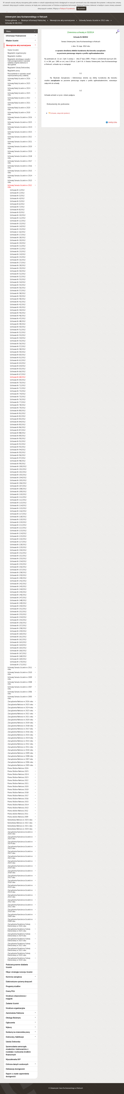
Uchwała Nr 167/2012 (18, 653)
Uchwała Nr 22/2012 (18, 248)
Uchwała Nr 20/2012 (18, 243)
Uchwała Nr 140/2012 (18, 578)
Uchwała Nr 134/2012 (18, 561)
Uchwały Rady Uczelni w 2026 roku (19, 79)
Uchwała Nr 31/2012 (18, 274)
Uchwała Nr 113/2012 (18, 502)
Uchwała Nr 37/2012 (18, 290)
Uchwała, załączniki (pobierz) (60, 113)
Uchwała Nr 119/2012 (18, 519)
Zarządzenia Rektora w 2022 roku (20, 713)
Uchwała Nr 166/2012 (18, 650)
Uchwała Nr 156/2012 (18, 623)
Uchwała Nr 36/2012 (18, 288)
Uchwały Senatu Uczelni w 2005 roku (20, 697)
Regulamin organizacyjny (17, 53)
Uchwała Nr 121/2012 (18, 525)
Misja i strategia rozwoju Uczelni (19, 972)
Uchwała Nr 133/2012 (18, 558)
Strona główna (11, 20)
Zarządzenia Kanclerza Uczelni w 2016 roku (20, 881)
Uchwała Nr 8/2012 (17, 209)
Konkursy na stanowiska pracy (18, 1032)
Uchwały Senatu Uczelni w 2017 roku (20, 162)
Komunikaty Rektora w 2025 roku (20, 820)
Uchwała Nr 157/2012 (18, 625)
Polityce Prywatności (67, 8)
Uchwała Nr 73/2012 (18, 391)
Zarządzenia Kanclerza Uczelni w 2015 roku (20, 886)
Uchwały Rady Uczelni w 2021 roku (19, 104)
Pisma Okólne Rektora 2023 (18, 777)
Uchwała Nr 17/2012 (18, 235)
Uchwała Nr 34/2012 (18, 282)
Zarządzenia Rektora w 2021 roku (20, 716)
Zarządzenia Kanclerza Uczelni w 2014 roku (20, 891)
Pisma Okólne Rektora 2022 (18, 780)
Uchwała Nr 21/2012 (18, 246)
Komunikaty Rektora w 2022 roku (20, 823)
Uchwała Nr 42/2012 (18, 304)
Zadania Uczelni (12, 1003)
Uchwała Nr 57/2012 (18, 346)
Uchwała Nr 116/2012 (18, 511)
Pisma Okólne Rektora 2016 (18, 798)
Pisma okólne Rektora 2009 (18, 817)
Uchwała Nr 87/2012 (18, 430)
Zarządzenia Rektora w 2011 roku (20, 747)
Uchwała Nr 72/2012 (18, 388)
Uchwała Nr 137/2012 (18, 569)
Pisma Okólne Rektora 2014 (18, 804)
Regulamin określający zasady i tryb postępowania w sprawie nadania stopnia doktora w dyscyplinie (19, 62)
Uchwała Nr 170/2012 (18, 662)
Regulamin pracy (14, 70)
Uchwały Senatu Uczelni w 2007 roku (20, 688)
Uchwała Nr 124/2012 (18, 533)
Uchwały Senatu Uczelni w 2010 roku (20, 673)
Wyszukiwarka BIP (13, 1059)
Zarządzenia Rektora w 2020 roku (20, 719)
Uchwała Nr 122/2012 (18, 528)
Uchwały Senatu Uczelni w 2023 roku (20, 133)
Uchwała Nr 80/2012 (18, 410)
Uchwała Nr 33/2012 (18, 279)
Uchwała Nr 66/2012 (18, 371)
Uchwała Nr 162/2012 (18, 639)
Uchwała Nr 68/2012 (13, 23)
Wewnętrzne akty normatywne (62, 20)
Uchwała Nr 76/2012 (18, 399)
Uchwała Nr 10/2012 (18, 215)
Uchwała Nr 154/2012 (18, 617)
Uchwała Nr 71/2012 (18, 385)
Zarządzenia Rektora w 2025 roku (20, 704)
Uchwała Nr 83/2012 (18, 419)
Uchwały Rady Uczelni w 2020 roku (19, 108)
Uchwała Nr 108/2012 (18, 489)
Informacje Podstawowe (16, 35)
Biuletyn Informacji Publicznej (33, 20)
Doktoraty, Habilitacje (15, 1037)
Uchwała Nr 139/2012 (18, 575)
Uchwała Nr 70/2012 (18, 382)
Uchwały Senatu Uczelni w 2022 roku (20, 138)
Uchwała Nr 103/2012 (18, 475)
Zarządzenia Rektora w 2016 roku (20, 732)
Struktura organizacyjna (15, 1008)
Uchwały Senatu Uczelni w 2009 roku (20, 678)
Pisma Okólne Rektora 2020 (18, 786)
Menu (8, 31)
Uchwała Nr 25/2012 (18, 257)
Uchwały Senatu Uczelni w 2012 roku (94, 20)
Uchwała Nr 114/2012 (18, 505)
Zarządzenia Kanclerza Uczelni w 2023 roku (20, 847)
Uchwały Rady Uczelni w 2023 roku (19, 94)
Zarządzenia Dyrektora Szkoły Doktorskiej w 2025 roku (19, 930)
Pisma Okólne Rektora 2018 (18, 792)
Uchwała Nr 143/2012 (18, 586)
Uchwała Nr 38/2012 (18, 293)
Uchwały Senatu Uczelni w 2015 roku (20, 172)
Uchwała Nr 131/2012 (18, 553)
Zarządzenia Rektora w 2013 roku (20, 741)
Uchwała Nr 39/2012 (18, 296)
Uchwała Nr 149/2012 (18, 603)
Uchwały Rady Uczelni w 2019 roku (19, 113)
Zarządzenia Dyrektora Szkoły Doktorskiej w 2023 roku (19, 940)
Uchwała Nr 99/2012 (18, 463)
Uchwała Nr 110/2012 (18, 494)
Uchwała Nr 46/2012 (18, 315)
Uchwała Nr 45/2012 (18, 313)
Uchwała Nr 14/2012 (18, 226)
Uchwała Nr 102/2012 (18, 472)
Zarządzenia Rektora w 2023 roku (20, 710)
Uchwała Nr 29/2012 (18, 268)
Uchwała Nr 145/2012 (18, 592)
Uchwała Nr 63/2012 (18, 363)
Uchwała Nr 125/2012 (18, 536)
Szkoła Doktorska (13, 1041)
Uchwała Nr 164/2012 (18, 645)
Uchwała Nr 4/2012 (17, 198)
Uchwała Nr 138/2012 (18, 572)
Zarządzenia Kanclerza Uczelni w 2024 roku (20, 842)
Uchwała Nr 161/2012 (18, 636)
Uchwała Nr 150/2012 (18, 606)
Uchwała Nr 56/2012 (18, 343)
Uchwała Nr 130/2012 (18, 550)
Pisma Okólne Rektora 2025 (18, 771)
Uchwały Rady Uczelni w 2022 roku (19, 99)
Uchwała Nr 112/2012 (18, 500)
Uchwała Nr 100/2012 (18, 466)
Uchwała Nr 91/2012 (18, 441)
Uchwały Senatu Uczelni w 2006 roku (20, 693)
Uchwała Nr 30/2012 (18, 271)
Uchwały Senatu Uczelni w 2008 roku (20, 683)
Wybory (9, 1027)
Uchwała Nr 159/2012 (18, 631)
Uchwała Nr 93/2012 (18, 447)
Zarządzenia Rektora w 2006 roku (20, 762)
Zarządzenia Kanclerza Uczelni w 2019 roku (20, 867)
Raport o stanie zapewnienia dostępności (17, 1074)
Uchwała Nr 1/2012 (17, 190)
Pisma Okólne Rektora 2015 (18, 801)
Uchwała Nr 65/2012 (18, 368)
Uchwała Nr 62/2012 (18, 360)
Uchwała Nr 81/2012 (18, 413)
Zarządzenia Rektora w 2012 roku (20, 744)
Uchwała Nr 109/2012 (18, 491)
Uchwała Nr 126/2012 (18, 539)
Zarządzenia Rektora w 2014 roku (20, 738)
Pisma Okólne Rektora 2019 (18, 789)
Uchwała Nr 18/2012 (18, 237)
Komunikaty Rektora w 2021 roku (20, 826)
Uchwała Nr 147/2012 (18, 597)
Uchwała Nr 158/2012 (18, 628)
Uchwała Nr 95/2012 (18, 452)
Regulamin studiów (15, 56)
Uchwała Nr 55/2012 (18, 341)
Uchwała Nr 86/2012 (18, 427)
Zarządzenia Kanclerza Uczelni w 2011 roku (20, 906)
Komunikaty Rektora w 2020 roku (20, 829)
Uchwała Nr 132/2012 (18, 556)
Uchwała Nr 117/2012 (18, 514)
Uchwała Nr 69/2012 (18, 380)
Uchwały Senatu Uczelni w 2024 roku (20, 128)
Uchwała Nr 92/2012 (18, 444)
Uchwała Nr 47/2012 (18, 318)
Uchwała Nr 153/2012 (18, 614)
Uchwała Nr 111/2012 (18, 497)
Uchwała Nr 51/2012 (18, 329)
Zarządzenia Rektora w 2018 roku (20, 726)
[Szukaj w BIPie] (118, 31)
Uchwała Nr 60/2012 (18, 355)
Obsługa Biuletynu (13, 1017)
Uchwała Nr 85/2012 (18, 424)
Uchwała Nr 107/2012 (18, 486)
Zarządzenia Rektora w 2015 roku (20, 735)
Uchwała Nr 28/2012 (18, 265)
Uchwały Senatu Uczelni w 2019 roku (20, 152)
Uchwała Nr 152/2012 (18, 611)
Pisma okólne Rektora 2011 (18, 814)
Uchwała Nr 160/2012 (18, 634)
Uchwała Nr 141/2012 (18, 581)
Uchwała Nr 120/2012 (18, 522)
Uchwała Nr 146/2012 (18, 595)
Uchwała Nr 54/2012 (18, 338)
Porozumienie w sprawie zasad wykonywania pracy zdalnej (19, 74)
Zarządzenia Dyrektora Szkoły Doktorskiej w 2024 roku (19, 935)
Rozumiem (81, 8)
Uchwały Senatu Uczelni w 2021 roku (20, 142)
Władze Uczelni (12, 40)
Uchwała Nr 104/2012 (18, 477)
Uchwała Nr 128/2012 (18, 544)
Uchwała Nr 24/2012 (18, 254)
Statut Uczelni (13, 50)
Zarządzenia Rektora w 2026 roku (20, 701)
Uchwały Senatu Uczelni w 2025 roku (20, 123)
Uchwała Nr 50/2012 (18, 327)
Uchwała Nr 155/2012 (18, 620)
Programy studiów (13, 986)
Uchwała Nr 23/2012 (18, 251)
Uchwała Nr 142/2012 (18, 583)
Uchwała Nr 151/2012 (18, 609)
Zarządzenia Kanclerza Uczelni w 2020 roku (20, 862)
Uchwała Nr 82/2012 (18, 416)
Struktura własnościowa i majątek (16, 997)
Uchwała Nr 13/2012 (18, 223)
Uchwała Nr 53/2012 (18, 335)
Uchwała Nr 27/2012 (18, 262)
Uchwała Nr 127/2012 (18, 542)
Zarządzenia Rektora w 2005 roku (20, 765)
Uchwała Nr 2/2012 (17, 193)
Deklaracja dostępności (15, 1069)
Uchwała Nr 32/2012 (18, 276)
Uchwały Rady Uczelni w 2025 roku (19, 84)
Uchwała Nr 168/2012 (18, 656)
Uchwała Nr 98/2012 (18, 461)
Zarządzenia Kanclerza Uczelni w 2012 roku (20, 901)
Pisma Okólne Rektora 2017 (18, 795)
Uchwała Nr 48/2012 (18, 321)
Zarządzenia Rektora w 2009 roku (20, 753)
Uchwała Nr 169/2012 (18, 659)
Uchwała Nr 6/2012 (17, 204)
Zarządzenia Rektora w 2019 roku (20, 723)
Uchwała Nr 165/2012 (18, 648)
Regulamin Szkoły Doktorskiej (19, 67)
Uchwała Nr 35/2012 (18, 285)
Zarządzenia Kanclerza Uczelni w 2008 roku (20, 920)
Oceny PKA (10, 991)
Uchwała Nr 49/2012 (18, 324)
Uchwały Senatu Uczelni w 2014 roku (20, 176)
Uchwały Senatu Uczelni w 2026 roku (20, 118)
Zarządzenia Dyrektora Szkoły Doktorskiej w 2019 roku (19, 959)
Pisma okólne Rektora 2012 (18, 811)
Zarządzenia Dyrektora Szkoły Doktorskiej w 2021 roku (19, 949)
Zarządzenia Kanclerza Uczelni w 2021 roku (20, 857)
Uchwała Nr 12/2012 (18, 221)
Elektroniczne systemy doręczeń (19, 981)
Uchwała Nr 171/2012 (18, 664)
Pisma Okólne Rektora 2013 (18, 807)
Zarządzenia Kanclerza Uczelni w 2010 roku (20, 910)
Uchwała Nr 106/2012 (18, 483)
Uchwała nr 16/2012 (17, 232)
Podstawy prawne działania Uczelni (17, 965)
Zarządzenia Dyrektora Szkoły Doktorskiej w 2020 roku (19, 954)
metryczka (112, 122)
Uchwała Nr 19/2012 (18, 240)
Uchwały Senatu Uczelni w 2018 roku (20, 157)
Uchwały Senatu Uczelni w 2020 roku (20, 147)
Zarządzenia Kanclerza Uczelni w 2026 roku (20, 833)
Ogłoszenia (10, 1022)
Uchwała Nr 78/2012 (18, 405)
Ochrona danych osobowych (17, 1064)
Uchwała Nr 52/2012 (18, 332)
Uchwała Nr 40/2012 (18, 299)
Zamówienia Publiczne (15, 1013)
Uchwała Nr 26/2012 (18, 260)
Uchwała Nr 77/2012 (18, 402)
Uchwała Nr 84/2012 (18, 422)
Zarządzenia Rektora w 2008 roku (20, 756)
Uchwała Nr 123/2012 (18, 530)
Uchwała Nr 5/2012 (17, 201)
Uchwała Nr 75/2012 (18, 396)
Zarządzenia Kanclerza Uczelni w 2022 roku (20, 852)
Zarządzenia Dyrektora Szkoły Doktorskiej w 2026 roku (19, 925)
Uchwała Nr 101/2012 (18, 469)
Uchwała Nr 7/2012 (17, 207)
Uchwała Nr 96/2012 (18, 455)
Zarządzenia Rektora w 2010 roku (20, 750)
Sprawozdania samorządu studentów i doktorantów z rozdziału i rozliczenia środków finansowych (18, 1050)
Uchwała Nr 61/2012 (18, 357)
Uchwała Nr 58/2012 (18, 349)
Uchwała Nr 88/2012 (18, 433)
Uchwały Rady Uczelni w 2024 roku (19, 89)
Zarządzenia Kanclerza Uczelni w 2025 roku (20, 838)
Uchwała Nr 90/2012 (18, 438)
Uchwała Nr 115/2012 (18, 508)
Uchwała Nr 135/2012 (18, 564)
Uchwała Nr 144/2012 (18, 589)
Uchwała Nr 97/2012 (18, 458)
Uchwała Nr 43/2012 (18, 307)
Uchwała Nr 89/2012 (18, 435)
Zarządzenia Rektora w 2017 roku (20, 729)
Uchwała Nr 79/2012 (18, 408)
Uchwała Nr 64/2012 (18, 366)
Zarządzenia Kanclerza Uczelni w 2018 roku (20, 872)
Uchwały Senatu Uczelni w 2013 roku (20, 181)
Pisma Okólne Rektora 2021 (18, 783)
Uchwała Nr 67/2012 (18, 374)
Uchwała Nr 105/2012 (18, 480)
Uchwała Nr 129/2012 (18, 547)
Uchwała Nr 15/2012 (18, 229)
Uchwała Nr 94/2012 (18, 449)
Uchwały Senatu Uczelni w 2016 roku (20, 167)
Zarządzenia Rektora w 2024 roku (20, 707)
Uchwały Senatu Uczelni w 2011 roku (20, 668)
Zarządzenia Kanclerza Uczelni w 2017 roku (20, 876)
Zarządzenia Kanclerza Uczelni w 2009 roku (20, 915)
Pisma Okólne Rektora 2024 (18, 774)
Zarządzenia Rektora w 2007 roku (20, 759)
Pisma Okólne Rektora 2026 (18, 768)
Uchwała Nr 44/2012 (18, 310)
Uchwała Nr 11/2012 (18, 218)
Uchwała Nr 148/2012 (18, 600)
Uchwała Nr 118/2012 (18, 516)
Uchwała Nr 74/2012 (18, 394)
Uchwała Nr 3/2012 (17, 195)
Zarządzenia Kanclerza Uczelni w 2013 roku (20, 896)
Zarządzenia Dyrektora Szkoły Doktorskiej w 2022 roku (19, 944)
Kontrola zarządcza (14, 977)
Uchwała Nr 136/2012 (18, 567)
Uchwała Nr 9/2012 (17, 212)
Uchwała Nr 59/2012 (18, 352)
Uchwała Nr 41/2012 (18, 302)
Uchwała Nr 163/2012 (18, 642)
